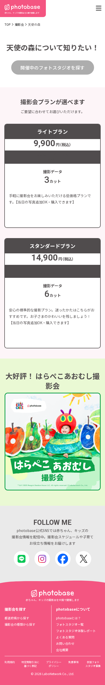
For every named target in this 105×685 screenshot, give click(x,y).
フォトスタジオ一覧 (70, 624)
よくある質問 (65, 637)
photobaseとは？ (68, 618)
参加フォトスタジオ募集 (93, 664)
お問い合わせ (65, 643)
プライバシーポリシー (53, 664)
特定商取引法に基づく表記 (30, 664)
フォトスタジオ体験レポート (76, 630)
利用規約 (10, 662)
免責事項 (73, 662)
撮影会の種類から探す (20, 624)
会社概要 (62, 650)
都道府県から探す (17, 618)
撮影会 (19, 24)
